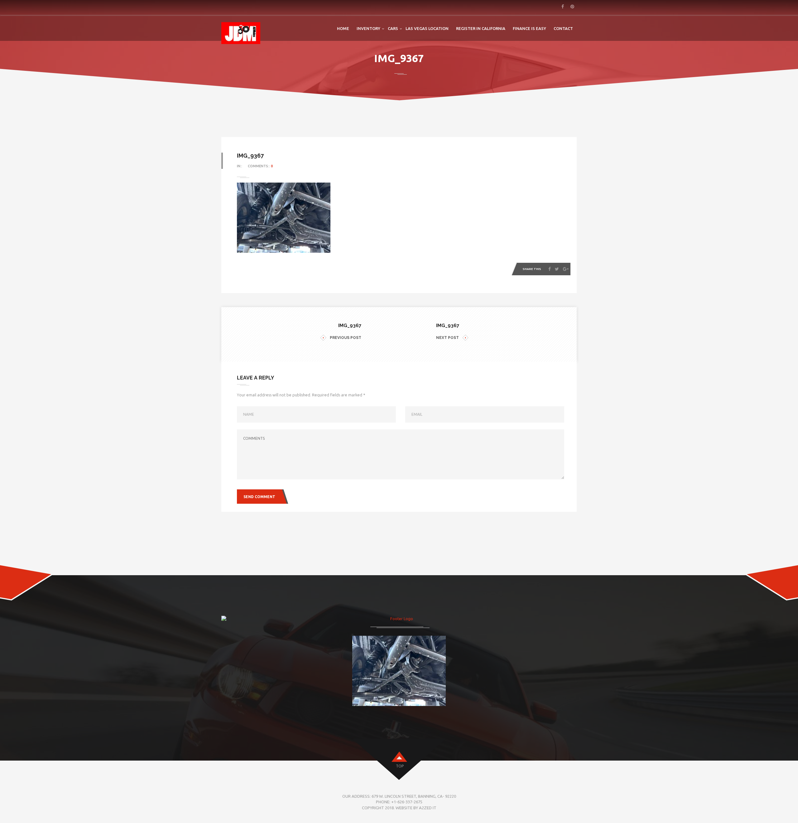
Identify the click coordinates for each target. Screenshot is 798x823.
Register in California (480, 28)
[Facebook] (549, 269)
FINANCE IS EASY (529, 28)
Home (343, 28)
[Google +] (566, 269)
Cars (393, 28)
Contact (563, 28)
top (400, 766)
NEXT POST (447, 338)
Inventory (368, 28)
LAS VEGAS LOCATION (427, 28)
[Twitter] (557, 269)
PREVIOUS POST (345, 338)
